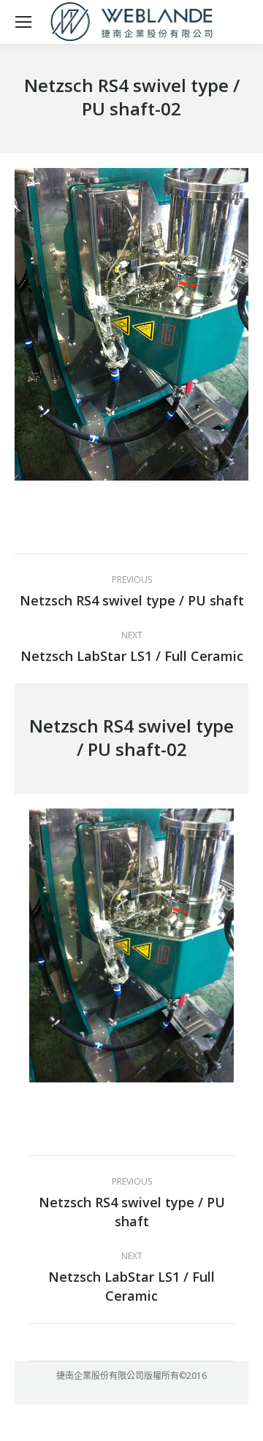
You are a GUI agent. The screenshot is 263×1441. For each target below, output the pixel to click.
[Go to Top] (240, 1418)
